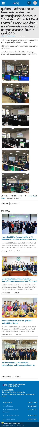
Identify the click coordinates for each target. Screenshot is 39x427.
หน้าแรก (3, 36)
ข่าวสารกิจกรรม (11, 36)
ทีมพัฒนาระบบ (20, 426)
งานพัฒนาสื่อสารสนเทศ (12, 415)
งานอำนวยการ (9, 406)
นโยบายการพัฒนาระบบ (7, 426)
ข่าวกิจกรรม (15, 204)
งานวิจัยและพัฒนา (10, 419)
